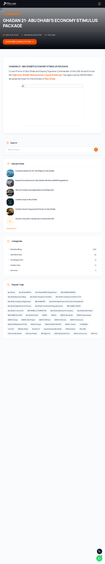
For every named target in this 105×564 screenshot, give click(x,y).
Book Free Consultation (18, 41)
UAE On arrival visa (80, 333)
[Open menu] (99, 4)
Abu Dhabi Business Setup (17, 297)
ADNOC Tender (70, 324)
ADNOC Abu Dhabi (66, 315)
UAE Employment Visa (61, 333)
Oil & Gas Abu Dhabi (14, 333)
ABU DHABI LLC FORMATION (36, 311)
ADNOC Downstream (84, 315)
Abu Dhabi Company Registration (19, 301)
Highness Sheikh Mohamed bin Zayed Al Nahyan (37, 74)
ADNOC (53, 315)
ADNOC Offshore (44, 320)
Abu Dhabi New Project (85, 311)
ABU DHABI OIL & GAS (15, 315)
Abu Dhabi (49, 78)
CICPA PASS (84, 324)
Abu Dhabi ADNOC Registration (46, 292)
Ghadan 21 (36, 329)
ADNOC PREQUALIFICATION (17, 324)
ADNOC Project (36, 324)
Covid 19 (11, 329)
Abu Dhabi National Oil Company (61, 311)
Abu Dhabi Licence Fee (15, 311)
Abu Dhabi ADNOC (25, 292)
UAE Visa (94, 333)
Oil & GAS (82, 329)
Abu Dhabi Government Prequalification (49, 306)
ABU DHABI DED (40, 301)
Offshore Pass (70, 329)
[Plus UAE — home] (10, 4)
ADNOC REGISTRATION (53, 324)
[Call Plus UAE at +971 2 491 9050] (99, 551)
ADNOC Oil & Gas (60, 320)
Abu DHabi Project (32, 315)
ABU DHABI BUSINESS (68, 292)
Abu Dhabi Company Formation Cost (68, 297)
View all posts (11, 228)
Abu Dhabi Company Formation (41, 297)
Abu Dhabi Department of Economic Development (66, 301)
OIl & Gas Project (31, 333)
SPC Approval (45, 333)
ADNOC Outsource (76, 320)
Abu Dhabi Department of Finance (19, 306)
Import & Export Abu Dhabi (53, 329)
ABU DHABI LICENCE (74, 306)
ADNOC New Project (28, 320)
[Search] (96, 149)
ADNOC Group (13, 320)
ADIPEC (44, 315)
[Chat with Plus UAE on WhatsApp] (99, 558)
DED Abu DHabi (23, 329)
